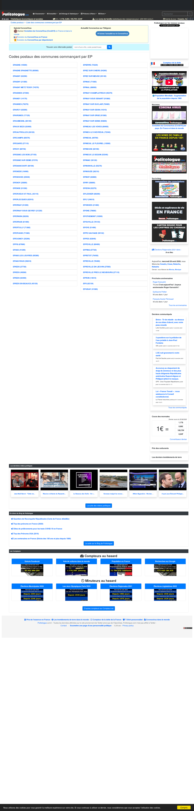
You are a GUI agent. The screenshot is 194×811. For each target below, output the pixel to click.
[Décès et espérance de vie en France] (169, 210)
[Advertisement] (97, 5)
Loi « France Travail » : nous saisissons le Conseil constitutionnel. (168, 394)
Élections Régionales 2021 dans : (167, 249)
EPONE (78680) (89, 210)
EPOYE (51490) (89, 227)
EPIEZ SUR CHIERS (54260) (95, 70)
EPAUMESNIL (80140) (22, 121)
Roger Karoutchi (159, 282)
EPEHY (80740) (19, 149)
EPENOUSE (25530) (21, 177)
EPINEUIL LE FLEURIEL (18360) (96, 143)
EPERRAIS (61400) (21, 222)
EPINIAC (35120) (90, 160)
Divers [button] (102, 14)
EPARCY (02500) (20, 109)
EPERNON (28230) (21, 216)
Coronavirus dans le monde (158, 619)
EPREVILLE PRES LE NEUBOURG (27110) (101, 272)
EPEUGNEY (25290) (21, 238)
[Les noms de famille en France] (169, 142)
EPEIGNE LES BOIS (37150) (24, 154)
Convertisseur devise (178, 439)
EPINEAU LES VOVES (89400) (95, 126)
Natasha (155, 266)
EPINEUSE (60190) (91, 149)
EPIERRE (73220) (90, 65)
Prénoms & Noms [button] (89, 14)
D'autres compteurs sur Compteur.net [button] (98, 608)
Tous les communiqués (177, 407)
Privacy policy (128, 625)
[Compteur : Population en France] (121, 570)
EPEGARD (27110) (21, 143)
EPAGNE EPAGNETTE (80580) (26, 70)
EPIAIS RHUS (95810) (22, 261)
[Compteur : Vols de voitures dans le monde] (76, 570)
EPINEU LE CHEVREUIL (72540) (96, 132)
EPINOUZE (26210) (91, 171)
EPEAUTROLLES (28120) (23, 132)
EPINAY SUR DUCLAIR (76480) (96, 104)
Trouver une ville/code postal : (59, 46)
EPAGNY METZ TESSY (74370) (26, 87)
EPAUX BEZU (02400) (22, 126)
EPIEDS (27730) (19, 266)
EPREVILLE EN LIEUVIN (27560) (97, 266)
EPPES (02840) (89, 238)
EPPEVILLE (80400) (91, 244)
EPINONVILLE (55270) (92, 165)
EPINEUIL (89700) (90, 137)
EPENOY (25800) (20, 182)
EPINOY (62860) (89, 177)
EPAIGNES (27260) (21, 93)
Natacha (176, 264)
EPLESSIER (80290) (91, 193)
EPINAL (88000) (89, 87)
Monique (178, 270)
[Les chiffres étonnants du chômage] (169, 232)
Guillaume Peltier (160, 291)
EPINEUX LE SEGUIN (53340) (95, 154)
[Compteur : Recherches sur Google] (165, 570)
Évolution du (32, 37)
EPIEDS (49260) (19, 272)
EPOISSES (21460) (91, 205)
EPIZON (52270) (89, 188)
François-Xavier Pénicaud (163, 299)
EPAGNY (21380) (20, 81)
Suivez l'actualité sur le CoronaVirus (113, 33)
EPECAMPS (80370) (21, 137)
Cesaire (163, 264)
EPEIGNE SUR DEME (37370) (25, 160)
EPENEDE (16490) (20, 171)
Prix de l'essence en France (38, 619)
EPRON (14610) (89, 278)
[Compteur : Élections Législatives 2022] (165, 594)
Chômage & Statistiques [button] (69, 14)
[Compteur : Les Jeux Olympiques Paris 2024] (76, 594)
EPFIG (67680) (19, 244)
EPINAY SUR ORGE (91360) (95, 115)
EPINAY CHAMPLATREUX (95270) (97, 93)
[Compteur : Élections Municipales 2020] (32, 594)
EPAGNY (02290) (20, 76)
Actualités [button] (52, 14)
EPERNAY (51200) (20, 205)
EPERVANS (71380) (21, 233)
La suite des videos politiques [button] (98, 505)
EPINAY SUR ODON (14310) (95, 109)
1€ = (65, 19)
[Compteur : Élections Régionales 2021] (121, 594)
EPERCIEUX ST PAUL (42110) (25, 193)
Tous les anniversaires (178, 305)
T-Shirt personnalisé (134, 619)
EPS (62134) (88, 283)
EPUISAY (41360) (90, 289)
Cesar (169, 264)
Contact (64, 625)
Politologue (42, 623)
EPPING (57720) (90, 250)
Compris (183, 807)
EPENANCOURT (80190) (23, 165)
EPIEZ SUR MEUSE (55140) (94, 76)
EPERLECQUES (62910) (23, 199)
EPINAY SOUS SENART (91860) (96, 98)
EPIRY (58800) (89, 182)
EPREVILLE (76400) (91, 261)
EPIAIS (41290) (19, 250)
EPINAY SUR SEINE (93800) (95, 121)
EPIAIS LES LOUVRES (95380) (26, 255)
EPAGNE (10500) (20, 65)
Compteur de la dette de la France (106, 619)
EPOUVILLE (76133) (91, 222)
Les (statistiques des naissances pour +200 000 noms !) (120, 19)
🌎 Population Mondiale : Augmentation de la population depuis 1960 (169, 97)
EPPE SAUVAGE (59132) (93, 233)
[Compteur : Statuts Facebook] (32, 570)
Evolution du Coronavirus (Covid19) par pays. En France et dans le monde (169, 126)
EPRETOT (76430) (90, 255)
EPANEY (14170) (20, 98)
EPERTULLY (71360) (21, 227)
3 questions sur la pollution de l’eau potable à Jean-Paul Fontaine (168, 340)
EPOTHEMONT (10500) (93, 216)
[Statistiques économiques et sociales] (169, 164)
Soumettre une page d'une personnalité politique (90, 625)
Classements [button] (39, 14)
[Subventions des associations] (169, 188)
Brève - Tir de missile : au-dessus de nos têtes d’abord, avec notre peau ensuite (170, 322)
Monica (171, 270)
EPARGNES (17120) (21, 115)
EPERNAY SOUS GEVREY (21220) (27, 210)
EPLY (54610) (88, 199)
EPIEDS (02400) (19, 278)
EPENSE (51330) (20, 188)
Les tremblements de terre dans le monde (71, 619)
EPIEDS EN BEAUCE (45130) (25, 283)
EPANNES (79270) (20, 104)
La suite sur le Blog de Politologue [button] (98, 543)
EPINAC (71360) (90, 81)
